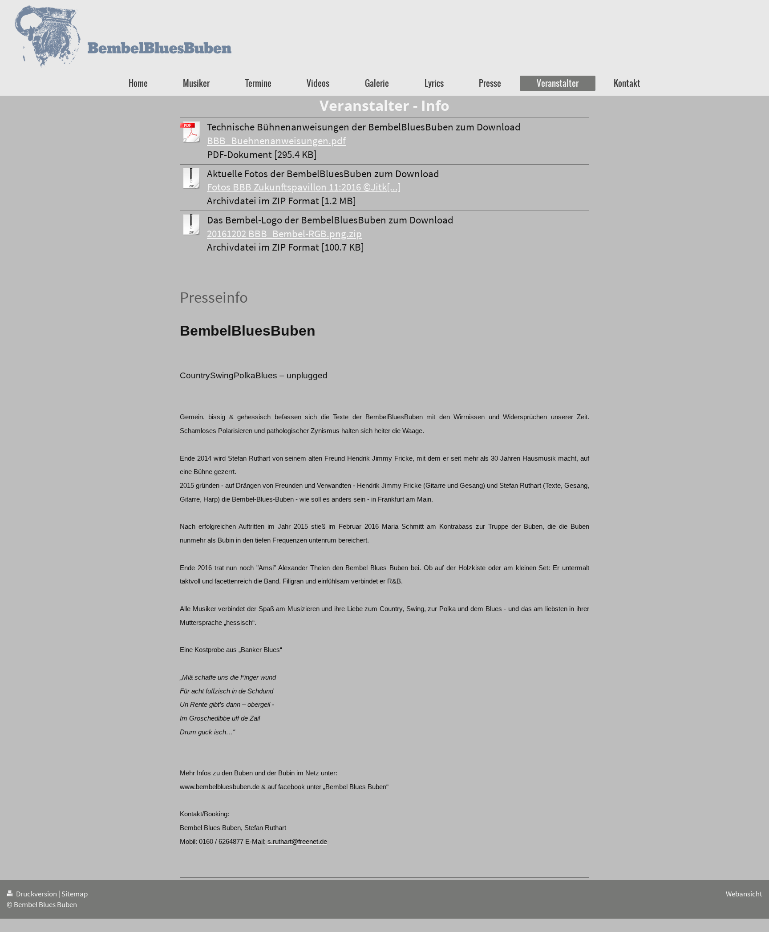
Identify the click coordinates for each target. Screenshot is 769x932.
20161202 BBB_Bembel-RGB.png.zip (284, 233)
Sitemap (74, 894)
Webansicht (744, 894)
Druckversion (36, 894)
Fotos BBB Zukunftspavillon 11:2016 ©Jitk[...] (304, 187)
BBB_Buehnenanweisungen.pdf (276, 140)
